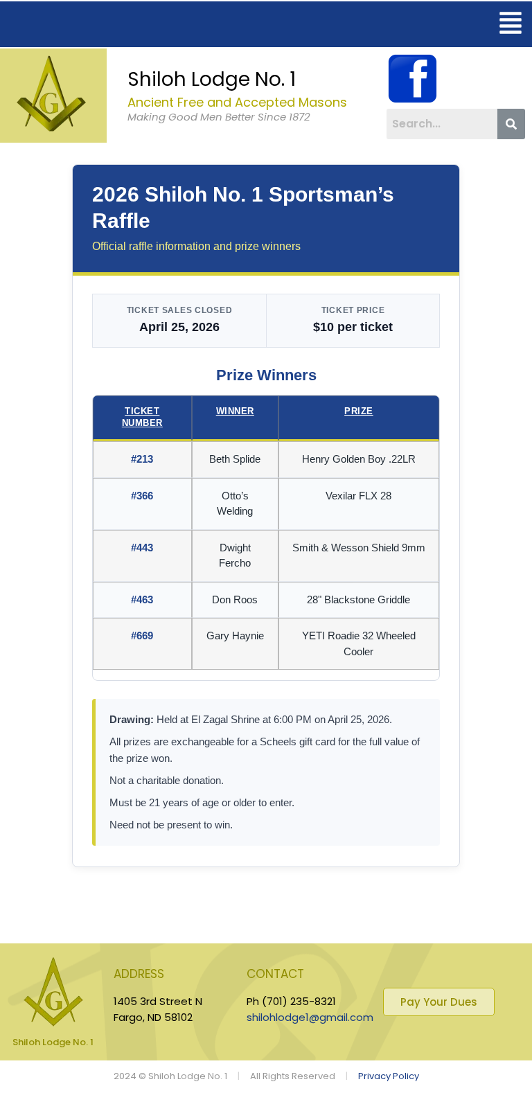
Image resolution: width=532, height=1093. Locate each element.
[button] (511, 24)
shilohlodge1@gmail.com (310, 1017)
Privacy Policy (388, 1076)
